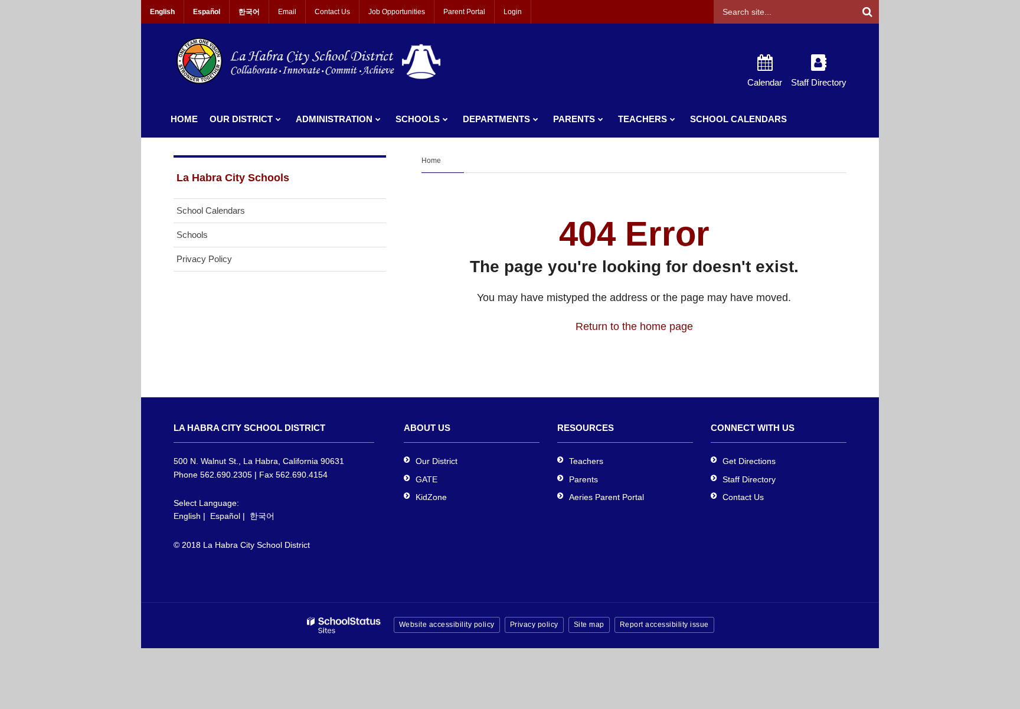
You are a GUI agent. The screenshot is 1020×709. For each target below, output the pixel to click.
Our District (436, 461)
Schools (192, 235)
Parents (583, 479)
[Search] (867, 12)
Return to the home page (634, 326)
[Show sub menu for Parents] (600, 119)
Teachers (586, 461)
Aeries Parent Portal (606, 497)
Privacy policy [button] (534, 624)
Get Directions (749, 461)
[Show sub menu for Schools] (445, 119)
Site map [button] (589, 624)
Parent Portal (464, 12)
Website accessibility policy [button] (447, 624)
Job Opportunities (396, 12)
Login (513, 12)
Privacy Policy (204, 259)
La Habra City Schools (232, 178)
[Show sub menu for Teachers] (672, 119)
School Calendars (210, 210)
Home (431, 160)
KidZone (431, 497)
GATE (426, 479)
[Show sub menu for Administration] (378, 119)
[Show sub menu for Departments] (535, 119)
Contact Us (332, 12)
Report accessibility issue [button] (664, 624)
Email (287, 12)
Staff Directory (749, 479)
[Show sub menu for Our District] (278, 119)
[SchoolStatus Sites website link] (344, 625)
